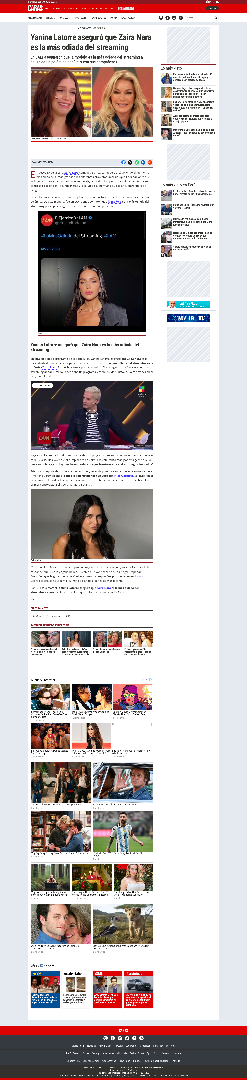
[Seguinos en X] (174, 18)
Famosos (60, 8)
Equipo (137, 1060)
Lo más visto (171, 68)
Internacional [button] (108, 8)
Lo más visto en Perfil (178, 185)
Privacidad (124, 1060)
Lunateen (158, 1045)
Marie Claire (105, 1045)
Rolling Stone (137, 1053)
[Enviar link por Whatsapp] (137, 162)
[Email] (150, 162)
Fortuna (118, 1045)
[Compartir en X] (130, 162)
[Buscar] (215, 17)
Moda (95, 8)
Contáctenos (109, 1060)
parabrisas (138, 974)
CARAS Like (126, 8)
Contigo (96, 1053)
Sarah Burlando (99, 18)
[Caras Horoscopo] (188, 320)
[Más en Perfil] (47, 966)
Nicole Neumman (81, 18)
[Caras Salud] (188, 307)
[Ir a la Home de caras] (35, 10)
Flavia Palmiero (128, 18)
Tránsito (175, 1060)
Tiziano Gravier (35, 18)
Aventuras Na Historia (115, 1053)
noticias (45, 974)
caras (107, 974)
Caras (86, 1053)
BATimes (171, 1045)
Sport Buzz (153, 1053)
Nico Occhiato (123, 476)
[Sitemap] (141, 1038)
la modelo (114, 201)
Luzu (138, 576)
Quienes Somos (91, 1060)
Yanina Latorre (53, 616)
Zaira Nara (49, 367)
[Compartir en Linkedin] (143, 162)
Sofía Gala (50, 18)
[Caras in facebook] (167, 18)
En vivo (213, 8)
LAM (68, 616)
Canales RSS (73, 1060)
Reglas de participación (156, 1060)
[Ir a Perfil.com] (212, 2)
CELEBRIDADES (84, 28)
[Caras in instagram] (161, 18)
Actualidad (73, 8)
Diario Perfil (78, 1045)
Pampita (113, 18)
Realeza (86, 8)
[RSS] (134, 1038)
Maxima (176, 1053)
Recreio (165, 1053)
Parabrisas (144, 1045)
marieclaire (76, 974)
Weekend (131, 1045)
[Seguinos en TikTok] (181, 18)
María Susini (64, 18)
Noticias (49, 8)
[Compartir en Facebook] (123, 162)
